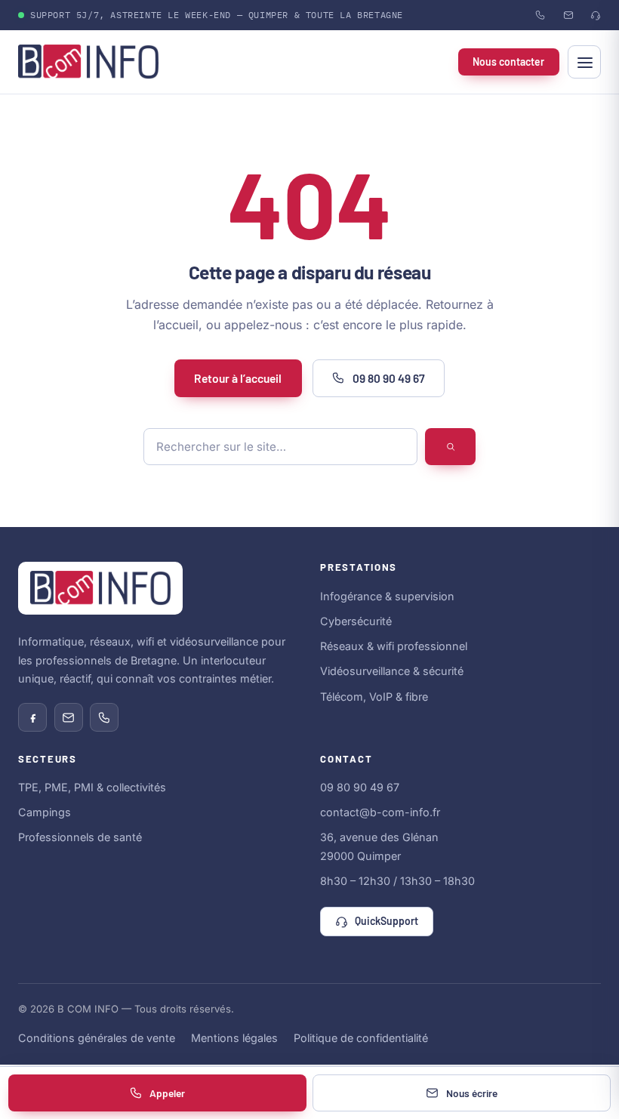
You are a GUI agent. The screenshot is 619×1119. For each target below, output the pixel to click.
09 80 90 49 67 (389, 378)
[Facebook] (32, 717)
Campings (44, 812)
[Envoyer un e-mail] (68, 717)
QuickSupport (386, 920)
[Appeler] (104, 717)
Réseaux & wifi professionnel (393, 646)
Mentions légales (234, 1037)
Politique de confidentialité (361, 1037)
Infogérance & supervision (387, 596)
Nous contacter (508, 61)
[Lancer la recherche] (450, 446)
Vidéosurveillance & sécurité (391, 670)
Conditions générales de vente (96, 1037)
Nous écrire (471, 1093)
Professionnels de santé (80, 837)
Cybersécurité (356, 621)
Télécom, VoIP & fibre (374, 696)
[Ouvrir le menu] (584, 62)
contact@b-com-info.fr (380, 812)
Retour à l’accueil (238, 378)
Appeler (167, 1093)
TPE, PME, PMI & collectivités (92, 787)
